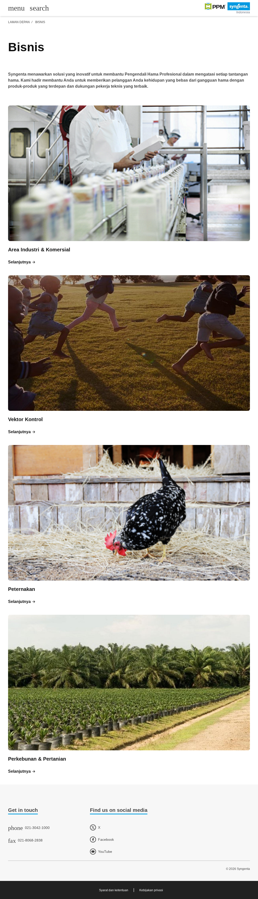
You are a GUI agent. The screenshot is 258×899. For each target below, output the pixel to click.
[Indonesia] (227, 6)
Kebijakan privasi (151, 890)
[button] (22, 262)
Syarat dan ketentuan (113, 890)
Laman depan (19, 22)
